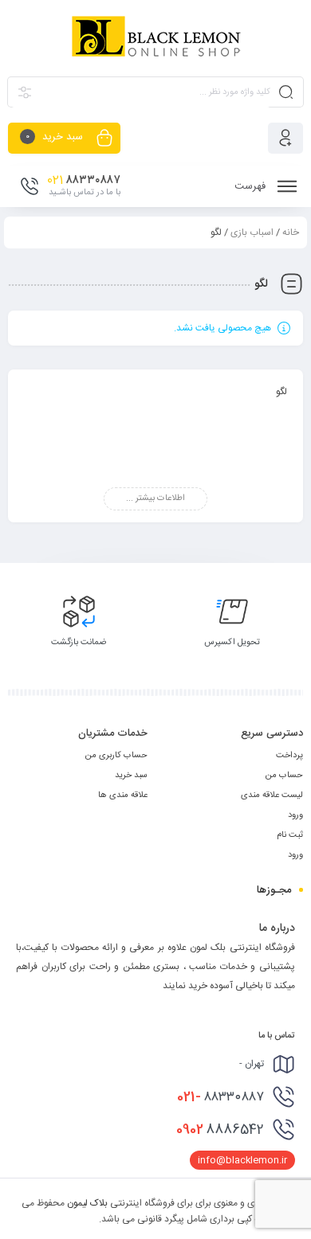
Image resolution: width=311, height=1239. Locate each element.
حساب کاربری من (116, 755)
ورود (295, 815)
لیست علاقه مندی (272, 795)
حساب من (284, 775)
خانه (290, 232)
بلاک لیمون (87, 1203)
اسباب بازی (252, 232)
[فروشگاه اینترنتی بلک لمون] (155, 37)
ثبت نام (290, 835)
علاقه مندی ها (123, 795)
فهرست (251, 186)
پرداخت (289, 755)
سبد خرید (131, 775)
